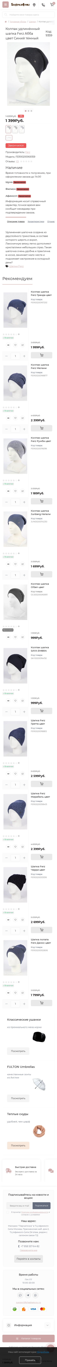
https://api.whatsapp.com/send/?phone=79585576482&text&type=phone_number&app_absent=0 (35, 1295)
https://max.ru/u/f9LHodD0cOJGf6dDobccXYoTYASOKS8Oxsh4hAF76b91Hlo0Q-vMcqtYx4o (20, 1295)
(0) (17, 161)
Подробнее (43, 1352)
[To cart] (41, 355)
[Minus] (6, 356)
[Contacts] (43, 4)
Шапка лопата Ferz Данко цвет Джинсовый (41, 943)
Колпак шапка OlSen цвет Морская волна (40, 587)
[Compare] (22, 345)
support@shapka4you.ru (28, 1302)
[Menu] (5, 4)
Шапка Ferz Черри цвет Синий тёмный (40, 870)
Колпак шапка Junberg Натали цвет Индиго (41, 514)
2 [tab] (28, 111)
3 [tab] (31, 111)
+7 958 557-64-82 (30, 1246)
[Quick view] (8, 345)
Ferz (27, 152)
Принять (30, 1360)
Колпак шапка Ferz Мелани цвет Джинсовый (41, 368)
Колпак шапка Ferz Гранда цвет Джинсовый (41, 295)
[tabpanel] (28, 74)
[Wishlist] (15, 345)
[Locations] (34, 4)
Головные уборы (18, 21)
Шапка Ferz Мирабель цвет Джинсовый (40, 797)
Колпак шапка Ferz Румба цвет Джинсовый (41, 441)
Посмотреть (18, 1051)
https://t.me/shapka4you (28, 1295)
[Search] (5, 14)
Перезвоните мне (28, 1250)
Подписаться (41, 1205)
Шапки (32, 21)
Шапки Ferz (16, 266)
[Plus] (24, 356)
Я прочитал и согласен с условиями (30, 1213)
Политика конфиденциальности (34, 1212)
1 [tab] (25, 111)
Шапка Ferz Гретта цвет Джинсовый (38, 724)
